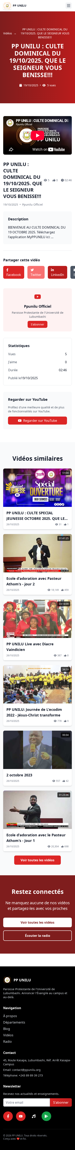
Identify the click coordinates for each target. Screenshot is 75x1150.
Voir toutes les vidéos (37, 860)
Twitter (36, 275)
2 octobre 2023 (19, 775)
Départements (14, 1022)
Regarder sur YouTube (40, 420)
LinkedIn (57, 275)
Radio (7, 1041)
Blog (6, 1029)
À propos (10, 1016)
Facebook (13, 275)
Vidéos (7, 33)
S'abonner (37, 324)
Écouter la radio (37, 935)
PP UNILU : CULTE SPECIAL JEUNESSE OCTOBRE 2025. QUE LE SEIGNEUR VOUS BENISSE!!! (35, 518)
